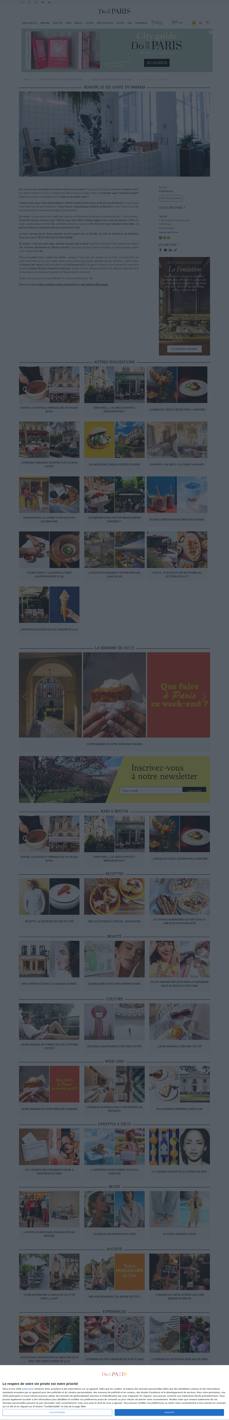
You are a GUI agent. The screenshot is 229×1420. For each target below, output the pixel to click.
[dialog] (114, 1392)
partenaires (28, 1389)
